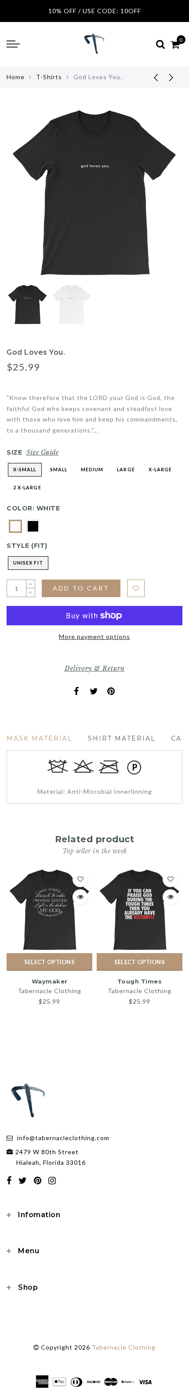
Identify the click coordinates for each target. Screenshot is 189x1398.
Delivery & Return (95, 668)
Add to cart (81, 588)
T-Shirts (49, 77)
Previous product (149, 77)
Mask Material (40, 738)
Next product (171, 77)
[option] (94, 194)
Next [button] (155, 198)
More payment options (94, 636)
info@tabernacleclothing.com (63, 1137)
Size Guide (42, 452)
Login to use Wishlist (136, 588)
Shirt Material (122, 738)
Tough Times (139, 981)
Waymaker (50, 981)
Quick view (80, 897)
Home (16, 77)
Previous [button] (22, 198)
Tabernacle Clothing (49, 990)
